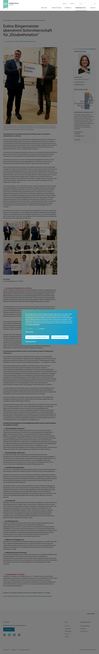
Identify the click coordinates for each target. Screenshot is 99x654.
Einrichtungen (56, 7)
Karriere (67, 7)
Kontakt (93, 7)
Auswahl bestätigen (59, 337)
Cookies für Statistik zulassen (37, 337)
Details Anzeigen (29, 331)
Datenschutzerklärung (34, 324)
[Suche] (94, 3)
